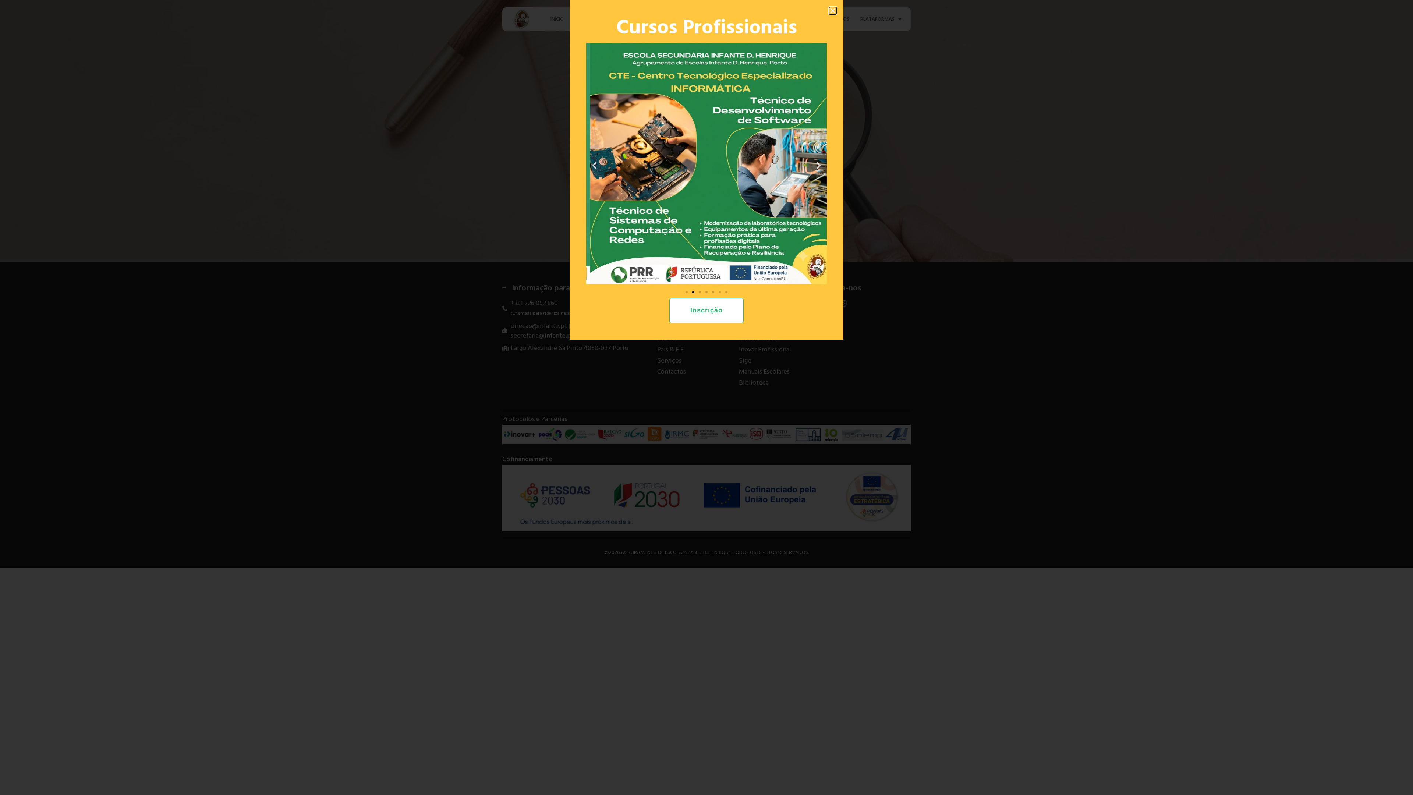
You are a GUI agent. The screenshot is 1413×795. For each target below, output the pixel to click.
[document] (706, 397)
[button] (832, 10)
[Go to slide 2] (693, 292)
